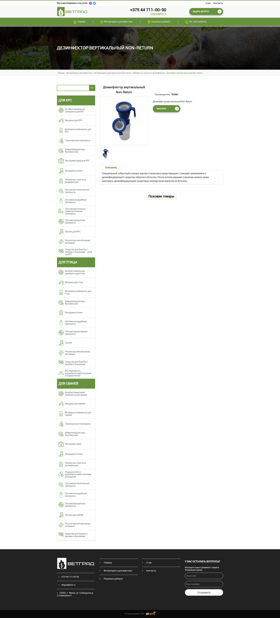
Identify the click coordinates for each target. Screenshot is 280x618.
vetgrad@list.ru (158, 13)
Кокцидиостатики (73, 171)
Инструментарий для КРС (77, 160)
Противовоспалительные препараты (77, 191)
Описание (111, 167)
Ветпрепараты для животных (118, 21)
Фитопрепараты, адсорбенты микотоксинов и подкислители (78, 373)
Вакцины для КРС (73, 120)
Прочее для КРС (72, 231)
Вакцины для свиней (75, 403)
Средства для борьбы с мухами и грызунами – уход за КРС (78, 252)
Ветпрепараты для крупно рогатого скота (112, 73)
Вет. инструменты (197, 21)
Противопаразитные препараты (75, 221)
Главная (81, 21)
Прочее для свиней (74, 515)
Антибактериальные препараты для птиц (75, 272)
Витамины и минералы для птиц (78, 292)
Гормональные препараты (78, 140)
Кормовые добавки (161, 21)
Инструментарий (73, 444)
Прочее (68, 343)
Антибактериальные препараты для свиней (76, 393)
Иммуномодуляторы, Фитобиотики (75, 150)
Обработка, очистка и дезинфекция (149, 73)
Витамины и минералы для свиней (78, 413)
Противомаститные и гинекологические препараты (75, 211)
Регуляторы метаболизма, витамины (78, 241)
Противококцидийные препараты (76, 201)
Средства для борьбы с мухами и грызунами (76, 363)
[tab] (105, 154)
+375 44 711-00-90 (148, 9)
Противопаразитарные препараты (76, 332)
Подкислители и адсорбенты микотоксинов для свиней (78, 474)
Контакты (218, 3)
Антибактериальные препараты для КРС (75, 110)
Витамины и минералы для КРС (78, 130)
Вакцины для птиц (74, 282)
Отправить (204, 592)
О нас (208, 3)
